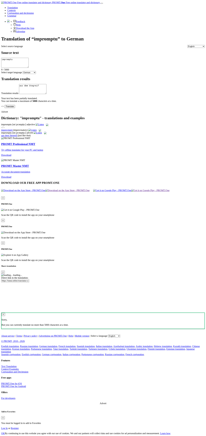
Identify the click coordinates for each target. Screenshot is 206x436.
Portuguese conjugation (92, 354)
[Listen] (40, 124)
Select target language (11, 72)
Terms (19, 336)
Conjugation (20, 13)
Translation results (9, 93)
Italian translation (104, 346)
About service (7, 336)
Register (15, 428)
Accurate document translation (15, 172)
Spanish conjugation (11, 354)
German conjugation (51, 354)
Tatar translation (60, 349)
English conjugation (31, 354)
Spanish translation (86, 346)
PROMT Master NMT (15, 166)
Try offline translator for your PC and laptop (22, 150)
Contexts (11, 10)
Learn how (165, 433)
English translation (10, 346)
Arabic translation (144, 346)
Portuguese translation (41, 349)
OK (3, 433)
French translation (67, 346)
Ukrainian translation (136, 349)
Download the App (25, 28)
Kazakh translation (182, 346)
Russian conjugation (114, 354)
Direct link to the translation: (14, 277)
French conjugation (134, 354)
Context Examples (10, 369)
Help (18, 25)
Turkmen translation (97, 349)
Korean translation (21, 349)
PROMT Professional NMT (18, 144)
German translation (48, 346)
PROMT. (75, 2)
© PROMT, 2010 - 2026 (13, 341)
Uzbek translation (117, 349)
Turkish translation (78, 349)
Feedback (20, 21)
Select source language (12, 46)
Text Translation (9, 366)
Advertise (20, 31)
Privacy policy (30, 336)
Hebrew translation (163, 346)
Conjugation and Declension (14, 372)
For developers (8, 398)
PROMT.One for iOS (11, 383)
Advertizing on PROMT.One (53, 336)
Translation (12, 7)
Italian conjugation (71, 354)
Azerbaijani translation (124, 346)
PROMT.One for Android (13, 386)
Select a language (99, 336)
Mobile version (82, 336)
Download (6, 155)
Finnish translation (156, 349)
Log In (4, 428)
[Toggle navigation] (102, 3)
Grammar (11, 15)
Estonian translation (175, 349)
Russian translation (29, 346)
